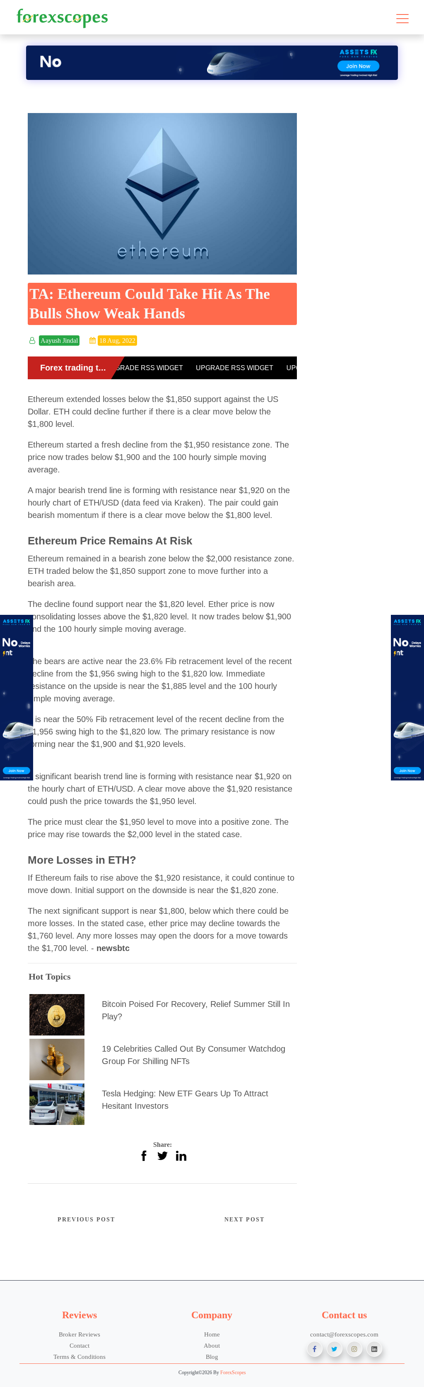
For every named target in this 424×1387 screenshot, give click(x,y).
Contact (79, 1345)
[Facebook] (315, 1349)
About (212, 1345)
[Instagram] (354, 1349)
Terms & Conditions (79, 1356)
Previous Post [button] (86, 1219)
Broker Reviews (79, 1334)
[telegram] (374, 1349)
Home (212, 1334)
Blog (212, 1356)
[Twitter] (334, 1349)
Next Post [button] (244, 1219)
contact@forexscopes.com (344, 1334)
